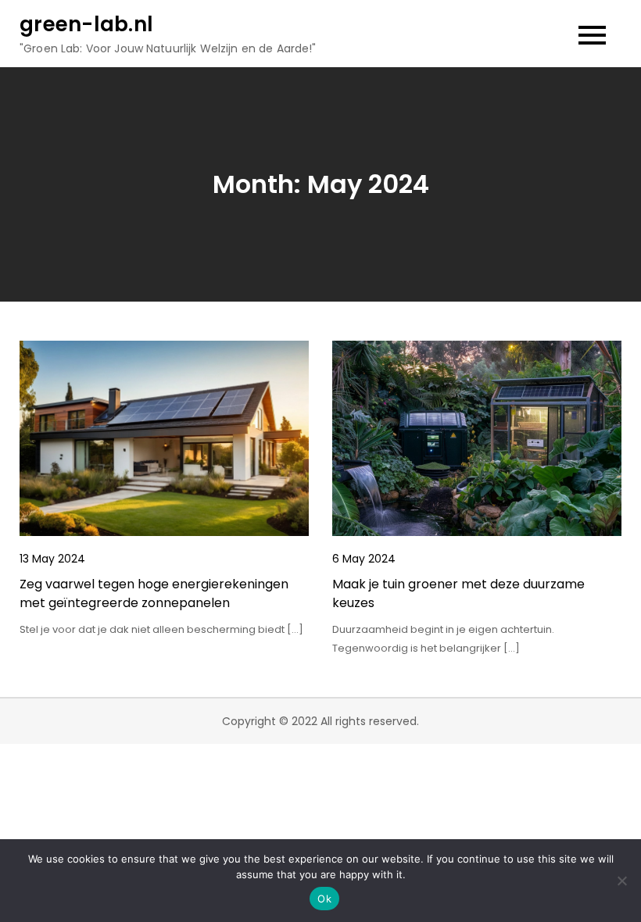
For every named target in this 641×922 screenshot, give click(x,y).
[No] (621, 880)
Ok (324, 898)
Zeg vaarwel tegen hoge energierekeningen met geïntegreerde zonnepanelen (154, 593)
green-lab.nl (86, 24)
